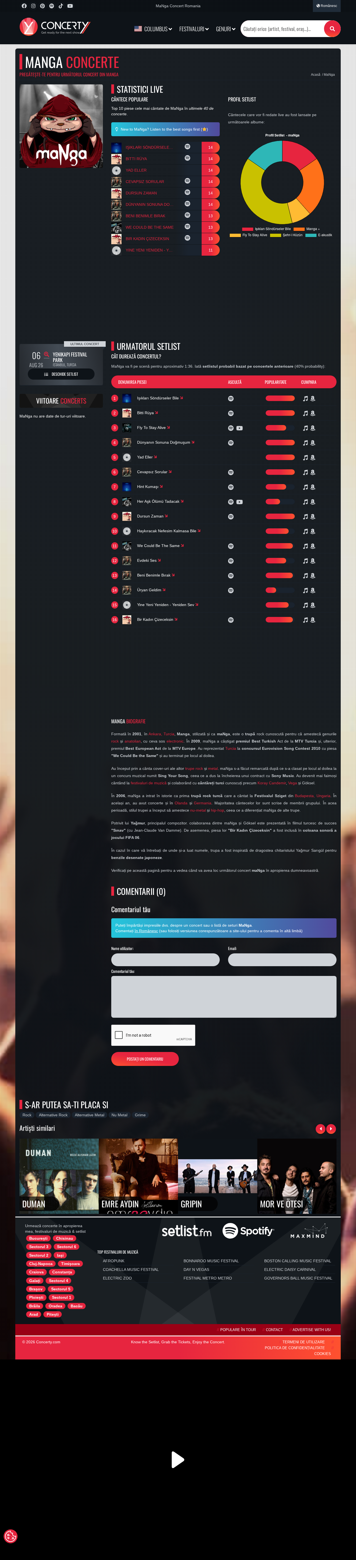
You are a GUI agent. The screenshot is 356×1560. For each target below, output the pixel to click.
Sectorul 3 (38, 1246)
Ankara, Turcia (161, 734)
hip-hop (217, 810)
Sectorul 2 (38, 1255)
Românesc (328, 6)
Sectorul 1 (61, 1297)
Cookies (322, 1354)
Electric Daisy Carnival (290, 1269)
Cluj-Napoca (41, 1263)
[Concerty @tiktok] (61, 6)
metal (213, 768)
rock (115, 741)
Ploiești (36, 1297)
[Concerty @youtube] (70, 6)
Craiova (36, 1272)
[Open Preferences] (11, 1536)
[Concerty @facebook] (24, 6)
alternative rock (53, 1115)
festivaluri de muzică (149, 783)
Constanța (62, 1272)
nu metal (119, 1115)
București (38, 1238)
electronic (175, 741)
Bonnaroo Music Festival (211, 1261)
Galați (34, 1280)
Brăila (34, 1306)
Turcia (230, 748)
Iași (60, 1255)
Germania (202, 803)
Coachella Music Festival (131, 1269)
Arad (33, 1314)
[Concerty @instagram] (33, 6)
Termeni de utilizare (304, 1342)
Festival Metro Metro (208, 1278)
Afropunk (113, 1261)
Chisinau (64, 1238)
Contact (274, 1330)
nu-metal (198, 810)
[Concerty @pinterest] (42, 6)
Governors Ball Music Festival (298, 1278)
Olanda (181, 803)
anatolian (133, 741)
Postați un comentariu (145, 1059)
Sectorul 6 (66, 1246)
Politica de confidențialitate (295, 1348)
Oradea (55, 1306)
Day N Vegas (196, 1269)
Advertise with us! (312, 1330)
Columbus (156, 29)
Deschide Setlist (64, 374)
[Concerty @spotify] (52, 6)
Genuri (224, 29)
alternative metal (89, 1115)
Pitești (53, 1314)
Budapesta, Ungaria (312, 796)
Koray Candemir (272, 783)
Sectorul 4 (58, 1280)
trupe (189, 768)
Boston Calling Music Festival (297, 1261)
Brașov (36, 1289)
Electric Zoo (117, 1278)
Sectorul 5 (60, 1289)
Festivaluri (192, 29)
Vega (292, 783)
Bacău (77, 1306)
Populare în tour (238, 1330)
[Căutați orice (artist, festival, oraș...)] (332, 28)
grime (140, 1115)
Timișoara (70, 1263)
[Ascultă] (188, 147)
